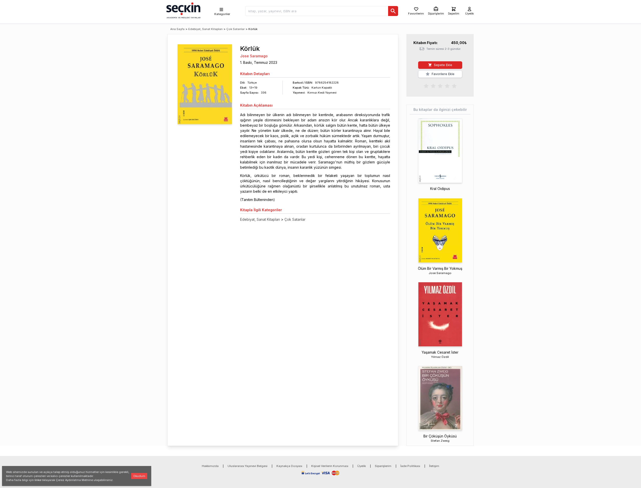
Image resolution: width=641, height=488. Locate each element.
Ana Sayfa (177, 29)
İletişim (434, 466)
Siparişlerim (383, 466)
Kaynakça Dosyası (289, 466)
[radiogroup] (440, 85)
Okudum (139, 476)
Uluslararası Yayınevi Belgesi (247, 466)
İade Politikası (410, 466)
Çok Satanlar (235, 29)
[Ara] (393, 11)
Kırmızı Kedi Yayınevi (322, 92)
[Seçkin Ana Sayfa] (182, 10)
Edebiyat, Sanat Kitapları (205, 29)
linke (38, 480)
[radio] (426, 85)
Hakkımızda (210, 466)
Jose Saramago (254, 56)
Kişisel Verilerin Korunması (329, 466)
